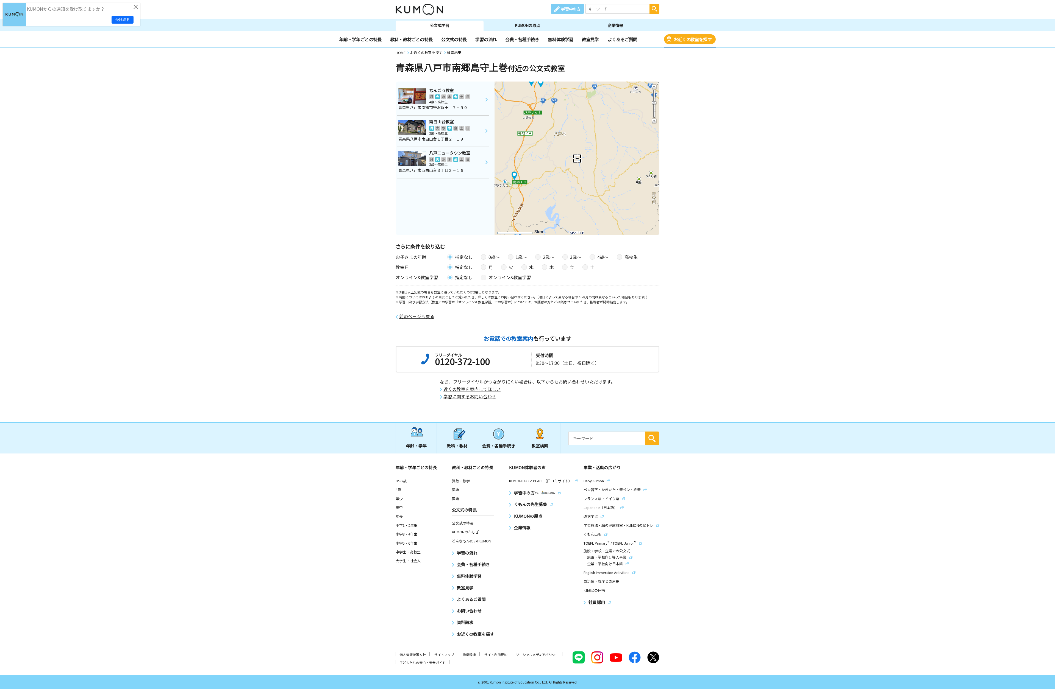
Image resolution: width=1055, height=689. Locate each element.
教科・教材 (457, 446)
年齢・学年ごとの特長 (360, 39)
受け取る (122, 20)
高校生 (631, 257)
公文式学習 (439, 25)
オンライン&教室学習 (509, 277)
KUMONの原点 (527, 25)
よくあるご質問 (622, 39)
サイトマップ (444, 654)
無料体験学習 (560, 39)
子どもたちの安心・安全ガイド (422, 662)
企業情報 (615, 25)
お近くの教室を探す (693, 39)
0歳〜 (494, 257)
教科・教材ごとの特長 (411, 39)
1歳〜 (521, 257)
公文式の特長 (454, 39)
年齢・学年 (416, 446)
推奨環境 (469, 654)
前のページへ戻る (416, 316)
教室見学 (590, 39)
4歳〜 (603, 257)
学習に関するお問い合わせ (469, 396)
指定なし (464, 257)
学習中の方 (571, 9)
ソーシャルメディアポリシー (537, 654)
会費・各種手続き (522, 39)
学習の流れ (485, 39)
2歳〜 (548, 257)
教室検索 (540, 446)
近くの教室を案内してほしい (472, 389)
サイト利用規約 (495, 654)
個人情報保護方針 (412, 654)
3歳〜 (575, 257)
